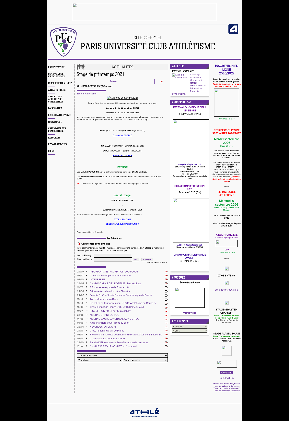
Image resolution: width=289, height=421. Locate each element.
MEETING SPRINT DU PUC (104, 315)
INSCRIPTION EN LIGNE (60, 83)
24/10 (80, 342)
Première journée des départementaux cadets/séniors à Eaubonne (126, 334)
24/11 (80, 330)
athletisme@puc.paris (226, 289)
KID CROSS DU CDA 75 (103, 326)
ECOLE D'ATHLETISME (59, 115)
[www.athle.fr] (233, 33)
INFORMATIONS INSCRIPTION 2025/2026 (114, 271)
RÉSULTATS (54, 138)
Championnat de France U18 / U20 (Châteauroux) (117, 307)
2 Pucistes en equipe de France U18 (109, 287)
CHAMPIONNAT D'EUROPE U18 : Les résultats (115, 283)
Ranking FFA (227, 378)
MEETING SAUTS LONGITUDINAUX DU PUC (114, 318)
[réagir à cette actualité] (166, 271)
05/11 (80, 338)
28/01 (80, 326)
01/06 (80, 322)
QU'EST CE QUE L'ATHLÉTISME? (56, 75)
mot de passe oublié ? (157, 262)
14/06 (80, 318)
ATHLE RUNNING (56, 90)
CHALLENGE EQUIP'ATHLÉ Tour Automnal (113, 346)
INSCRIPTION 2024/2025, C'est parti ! (111, 311)
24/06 (80, 295)
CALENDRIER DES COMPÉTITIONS (57, 129)
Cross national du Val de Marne (107, 330)
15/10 (80, 299)
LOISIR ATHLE (55, 108)
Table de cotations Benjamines (226, 383)
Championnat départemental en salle (110, 275)
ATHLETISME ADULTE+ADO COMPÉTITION (55, 99)
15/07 (80, 307)
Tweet (113, 81)
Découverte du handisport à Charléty (110, 291)
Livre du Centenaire (183, 71)
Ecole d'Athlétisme (87, 93)
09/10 (80, 279)
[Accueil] (63, 55)
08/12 (80, 275)
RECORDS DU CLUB (57, 144)
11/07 (80, 287)
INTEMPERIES (97, 279)
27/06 (80, 291)
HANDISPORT (55, 122)
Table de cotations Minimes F (227, 388)
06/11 (80, 334)
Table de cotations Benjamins (227, 386)
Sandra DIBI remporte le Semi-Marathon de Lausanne (119, 342)
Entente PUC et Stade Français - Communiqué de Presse (121, 295)
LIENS (51, 151)
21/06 (80, 315)
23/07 (80, 283)
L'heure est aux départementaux (107, 338)
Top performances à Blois (104, 299)
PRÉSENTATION (56, 67)
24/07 (80, 271)
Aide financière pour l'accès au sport (109, 322)
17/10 (80, 346)
